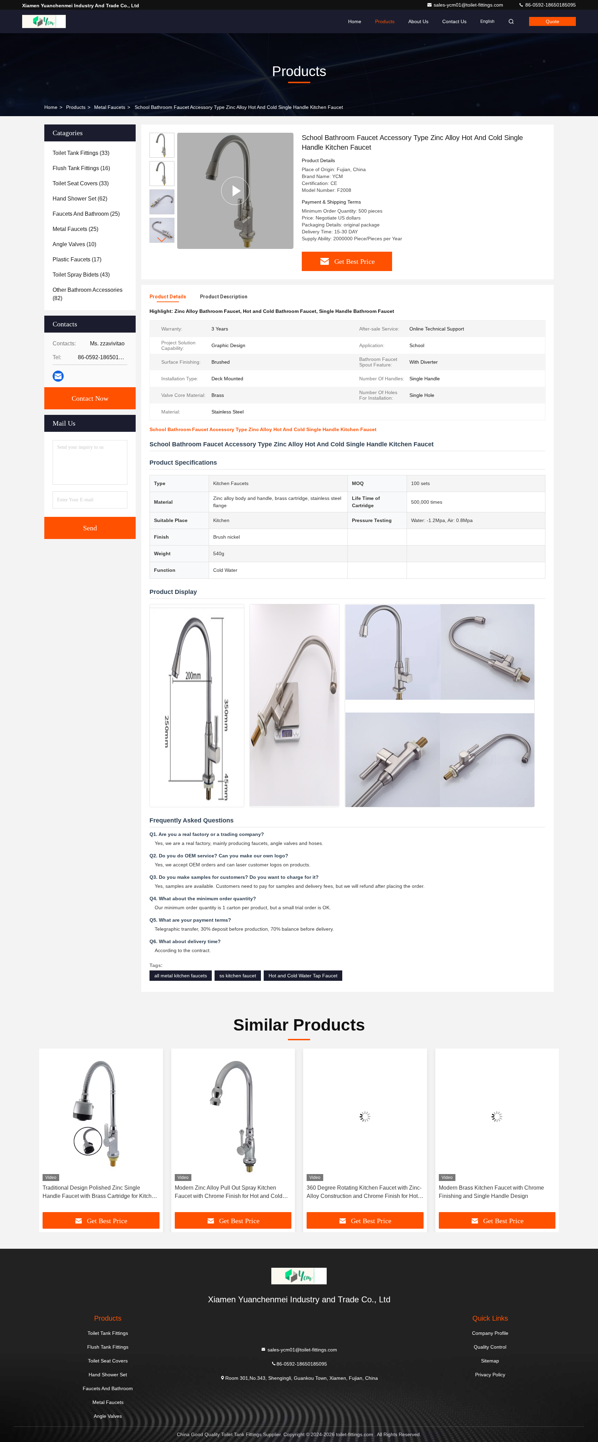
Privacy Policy (490, 1374)
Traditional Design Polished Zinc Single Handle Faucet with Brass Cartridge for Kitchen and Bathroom (100, 1192)
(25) (86, 214)
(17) (77, 259)
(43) (81, 275)
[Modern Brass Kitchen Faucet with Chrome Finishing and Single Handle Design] (497, 1116)
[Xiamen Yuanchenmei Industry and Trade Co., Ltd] (44, 21)
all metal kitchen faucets (180, 975)
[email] (58, 376)
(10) (74, 244)
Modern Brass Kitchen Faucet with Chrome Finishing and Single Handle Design (491, 1192)
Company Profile (490, 1333)
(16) (81, 168)
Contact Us (454, 21)
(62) (80, 199)
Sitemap (490, 1361)
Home (354, 21)
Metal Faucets (109, 107)
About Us (418, 21)
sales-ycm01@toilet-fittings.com (469, 5)
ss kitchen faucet (237, 975)
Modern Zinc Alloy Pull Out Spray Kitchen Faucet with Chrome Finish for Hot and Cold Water (228, 1192)
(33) (81, 153)
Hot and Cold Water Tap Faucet (303, 975)
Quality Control (490, 1347)
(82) (88, 294)
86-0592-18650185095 (550, 5)
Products (385, 21)
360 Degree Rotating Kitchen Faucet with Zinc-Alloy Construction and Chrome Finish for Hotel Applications (364, 1192)
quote (552, 21)
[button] (162, 239)
